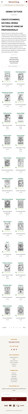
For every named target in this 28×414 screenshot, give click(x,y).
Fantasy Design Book (20, 254)
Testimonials (14, 374)
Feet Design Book (7, 254)
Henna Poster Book (7, 147)
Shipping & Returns (14, 357)
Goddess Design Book (21, 190)
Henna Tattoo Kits (14, 62)
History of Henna (14, 360)
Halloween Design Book (7, 190)
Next (24, 327)
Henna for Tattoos (14, 57)
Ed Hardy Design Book (7, 297)
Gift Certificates (14, 379)
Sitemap (14, 366)
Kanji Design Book (7, 104)
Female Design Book (20, 233)
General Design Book (20, 211)
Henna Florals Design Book (7, 170)
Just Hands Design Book (20, 104)
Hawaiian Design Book (20, 170)
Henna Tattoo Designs (14, 59)
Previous (4, 327)
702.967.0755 (14, 342)
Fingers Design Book (7, 233)
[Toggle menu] (2, 2)
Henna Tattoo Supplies (14, 61)
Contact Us (14, 364)
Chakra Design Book (20, 318)
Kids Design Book (21, 84)
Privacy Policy (14, 381)
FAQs (14, 359)
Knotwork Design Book (7, 84)
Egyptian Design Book (20, 275)
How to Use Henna (14, 362)
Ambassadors (14, 378)
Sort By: (9, 66)
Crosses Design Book (7, 318)
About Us (14, 373)
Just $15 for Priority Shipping (14, 5)
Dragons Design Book (20, 297)
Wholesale (14, 376)
